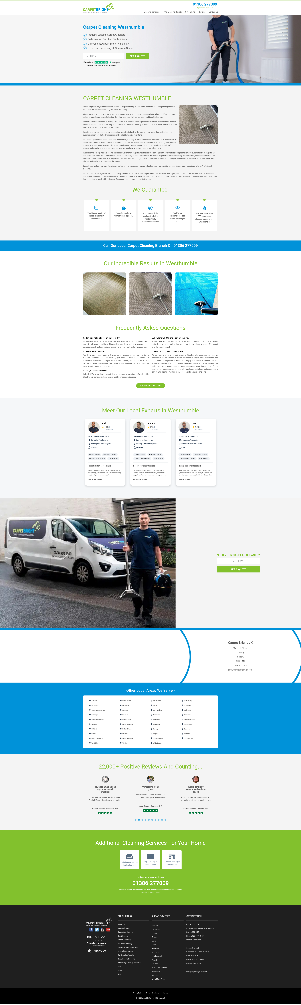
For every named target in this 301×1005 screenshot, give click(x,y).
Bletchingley (188, 701)
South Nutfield (158, 738)
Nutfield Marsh (127, 729)
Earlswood (187, 710)
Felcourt (125, 715)
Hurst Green (126, 719)
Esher (154, 941)
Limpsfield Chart (189, 719)
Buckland (125, 705)
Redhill (154, 960)
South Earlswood (97, 738)
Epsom (154, 937)
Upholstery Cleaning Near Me (129, 963)
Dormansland (157, 710)
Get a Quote (190, 12)
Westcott (125, 743)
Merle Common (127, 724)
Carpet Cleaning (94, 454)
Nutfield (94, 729)
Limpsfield (156, 719)
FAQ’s (120, 970)
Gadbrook (156, 715)
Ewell (154, 945)
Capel (155, 705)
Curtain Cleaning (124, 940)
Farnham (155, 948)
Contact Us (213, 12)
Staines (155, 964)
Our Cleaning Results (173, 12)
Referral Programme (125, 951)
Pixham (124, 734)
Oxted (93, 734)
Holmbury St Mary (97, 719)
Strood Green (188, 738)
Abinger (94, 701)
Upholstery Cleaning (109, 454)
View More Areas (158, 979)
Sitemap (165, 993)
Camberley (156, 929)
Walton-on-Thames (159, 968)
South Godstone (127, 738)
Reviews (201, 12)
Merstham (156, 724)
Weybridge (156, 971)
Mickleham (188, 724)
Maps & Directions (193, 940)
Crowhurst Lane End (98, 710)
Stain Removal (113, 458)
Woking (155, 975)
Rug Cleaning (123, 936)
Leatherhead (157, 956)
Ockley (155, 729)
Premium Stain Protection (128, 947)
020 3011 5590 (198, 959)
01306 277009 (205, 4)
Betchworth (157, 701)
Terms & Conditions (152, 993)
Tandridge (94, 743)
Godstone (187, 715)
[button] (136, 820)
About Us (121, 924)
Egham (154, 933)
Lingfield (94, 724)
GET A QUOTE (137, 56)
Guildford (155, 952)
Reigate (155, 734)
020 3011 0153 (198, 936)
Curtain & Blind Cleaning (97, 458)
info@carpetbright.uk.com (240, 670)
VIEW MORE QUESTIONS (150, 386)
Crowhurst (187, 705)
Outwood (187, 729)
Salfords (187, 734)
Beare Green (126, 701)
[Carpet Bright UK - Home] (98, 8)
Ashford (155, 926)
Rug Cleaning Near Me (126, 959)
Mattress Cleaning (125, 944)
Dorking (125, 710)
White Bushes (157, 743)
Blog (119, 974)
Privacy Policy (137, 993)
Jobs (119, 966)
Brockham (94, 705)
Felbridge (94, 715)
